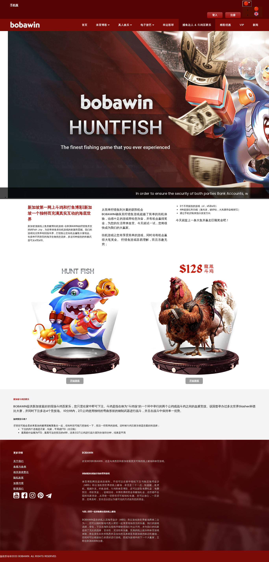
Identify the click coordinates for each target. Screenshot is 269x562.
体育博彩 (101, 25)
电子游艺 (146, 25)
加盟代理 (18, 483)
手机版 (14, 5)
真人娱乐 (123, 25)
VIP (242, 25)
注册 (233, 15)
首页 (84, 25)
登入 (214, 15)
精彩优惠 (225, 25)
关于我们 (18, 461)
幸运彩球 (168, 25)
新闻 (255, 25)
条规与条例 (19, 466)
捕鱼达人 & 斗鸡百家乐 (197, 25)
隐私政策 (18, 477)
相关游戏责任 (21, 472)
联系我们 (18, 488)
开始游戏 (75, 380)
